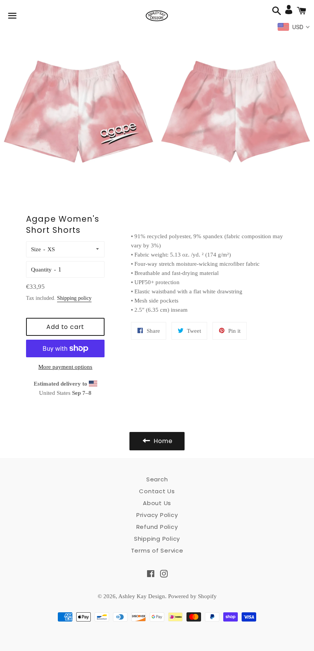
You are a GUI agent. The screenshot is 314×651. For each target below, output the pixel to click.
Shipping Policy (157, 539)
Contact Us (157, 491)
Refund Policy (157, 527)
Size (36, 249)
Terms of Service (157, 550)
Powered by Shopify (192, 596)
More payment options (65, 367)
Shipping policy (74, 298)
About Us (157, 503)
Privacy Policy (157, 515)
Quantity (41, 270)
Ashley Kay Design (141, 596)
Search (157, 479)
